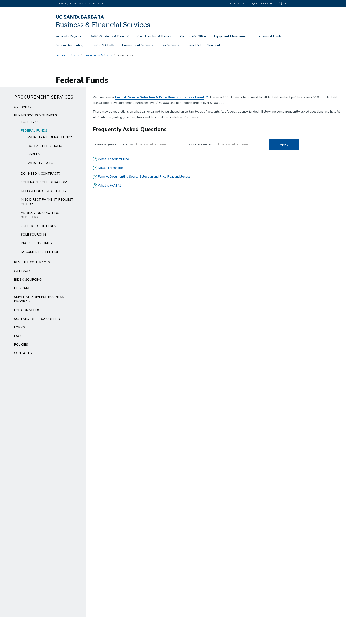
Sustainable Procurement (38, 319)
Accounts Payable (68, 36)
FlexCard (22, 288)
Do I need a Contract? (41, 173)
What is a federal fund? (50, 137)
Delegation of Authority (43, 191)
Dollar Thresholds (45, 146)
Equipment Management (231, 36)
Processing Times (36, 243)
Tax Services (170, 45)
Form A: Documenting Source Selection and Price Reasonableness (144, 176)
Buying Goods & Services (98, 55)
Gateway (22, 271)
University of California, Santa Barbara (79, 3)
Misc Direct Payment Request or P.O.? (47, 201)
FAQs (18, 336)
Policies (21, 344)
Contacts (237, 3)
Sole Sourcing (33, 234)
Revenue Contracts (32, 262)
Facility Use (31, 122)
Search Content (202, 144)
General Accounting (69, 45)
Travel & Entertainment (203, 45)
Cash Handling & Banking (154, 36)
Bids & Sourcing (28, 279)
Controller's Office (193, 36)
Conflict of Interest (39, 226)
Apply (284, 144)
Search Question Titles (114, 144)
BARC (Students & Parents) (109, 36)
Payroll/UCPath (102, 45)
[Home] (104, 26)
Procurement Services (137, 45)
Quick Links (260, 3)
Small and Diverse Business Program (39, 299)
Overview (22, 107)
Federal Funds (34, 130)
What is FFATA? (41, 163)
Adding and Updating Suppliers (40, 215)
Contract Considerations (44, 182)
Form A (34, 154)
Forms (19, 327)
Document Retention (40, 252)
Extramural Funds (269, 36)
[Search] (282, 3)
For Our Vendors (29, 310)
